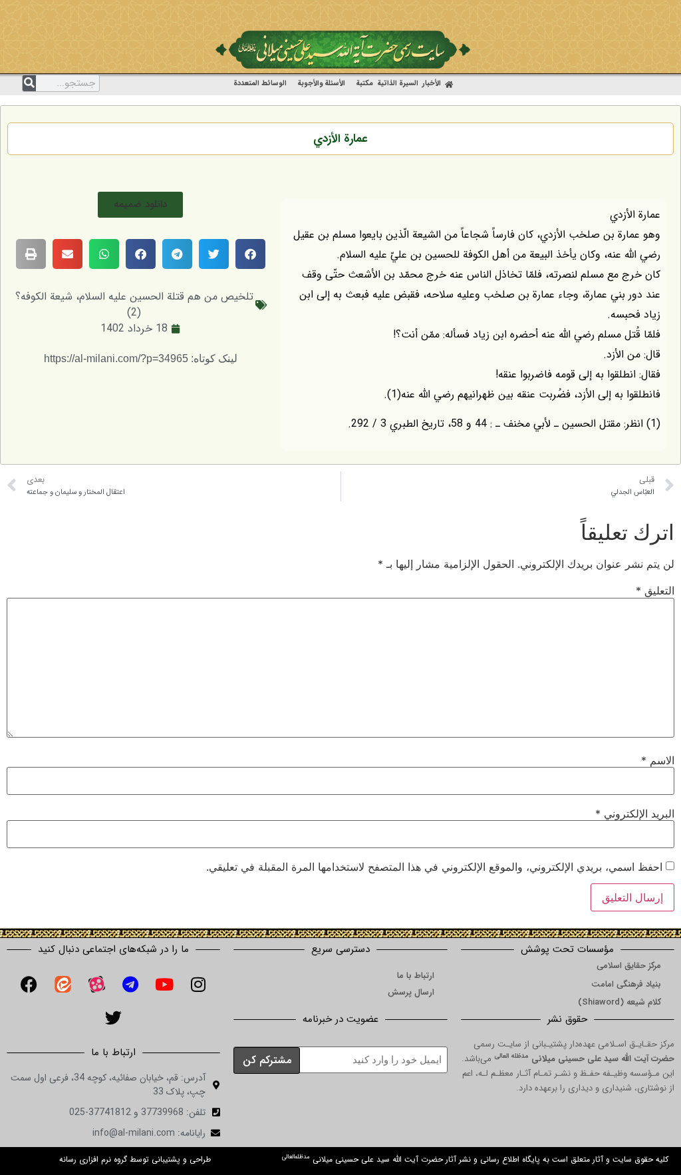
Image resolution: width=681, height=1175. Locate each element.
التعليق (655, 590)
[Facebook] (28, 984)
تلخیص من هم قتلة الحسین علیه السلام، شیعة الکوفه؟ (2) (134, 304)
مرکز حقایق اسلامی (629, 966)
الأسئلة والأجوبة (321, 83)
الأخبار (431, 83)
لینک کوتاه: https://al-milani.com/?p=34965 (140, 358)
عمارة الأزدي (340, 139)
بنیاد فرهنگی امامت (626, 984)
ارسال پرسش (411, 992)
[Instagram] (198, 984)
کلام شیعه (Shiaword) (619, 1002)
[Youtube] (164, 984)
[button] (140, 205)
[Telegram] (130, 984)
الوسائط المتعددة (260, 83)
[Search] (29, 83)
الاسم (657, 760)
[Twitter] (113, 1018)
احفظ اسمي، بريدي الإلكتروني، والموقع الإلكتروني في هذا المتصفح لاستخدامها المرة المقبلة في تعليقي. (434, 866)
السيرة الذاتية (397, 83)
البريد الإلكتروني (634, 813)
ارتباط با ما (415, 976)
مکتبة (364, 83)
